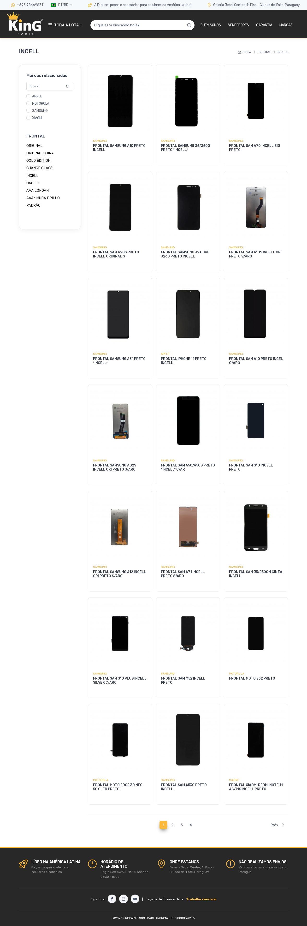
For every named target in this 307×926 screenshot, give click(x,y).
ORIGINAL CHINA (40, 153)
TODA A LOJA (66, 25)
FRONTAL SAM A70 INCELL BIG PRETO (254, 148)
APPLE (37, 97)
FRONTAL (264, 52)
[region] (49, 107)
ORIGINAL (34, 145)
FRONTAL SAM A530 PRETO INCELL (184, 787)
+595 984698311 (30, 5)
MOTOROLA (40, 104)
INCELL (32, 175)
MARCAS (286, 25)
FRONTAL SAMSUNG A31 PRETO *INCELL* (119, 361)
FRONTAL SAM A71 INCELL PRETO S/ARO (183, 574)
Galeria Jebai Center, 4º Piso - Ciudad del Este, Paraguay (256, 5)
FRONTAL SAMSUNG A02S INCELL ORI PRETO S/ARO (114, 467)
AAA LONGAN (37, 190)
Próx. (275, 825)
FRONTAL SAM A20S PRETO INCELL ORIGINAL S (116, 254)
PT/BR (63, 5)
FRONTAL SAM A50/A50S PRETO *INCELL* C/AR (188, 467)
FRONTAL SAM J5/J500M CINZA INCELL (255, 574)
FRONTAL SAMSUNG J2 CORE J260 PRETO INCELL (185, 254)
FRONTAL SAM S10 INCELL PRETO (251, 467)
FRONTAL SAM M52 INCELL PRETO (183, 680)
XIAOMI (37, 118)
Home (246, 52)
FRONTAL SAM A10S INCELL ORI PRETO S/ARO (255, 254)
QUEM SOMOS (211, 25)
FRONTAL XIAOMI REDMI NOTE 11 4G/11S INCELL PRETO (256, 787)
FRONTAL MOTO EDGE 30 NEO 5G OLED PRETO (117, 787)
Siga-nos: (98, 899)
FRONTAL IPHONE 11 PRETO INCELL (184, 361)
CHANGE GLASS (39, 168)
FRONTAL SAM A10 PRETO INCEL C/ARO (256, 361)
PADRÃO (33, 205)
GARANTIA (264, 25)
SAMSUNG (40, 111)
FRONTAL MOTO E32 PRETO (252, 678)
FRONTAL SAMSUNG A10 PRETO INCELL (119, 148)
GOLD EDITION (38, 160)
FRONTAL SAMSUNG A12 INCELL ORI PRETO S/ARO (119, 574)
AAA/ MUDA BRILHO (43, 198)
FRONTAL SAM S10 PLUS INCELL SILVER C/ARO (120, 680)
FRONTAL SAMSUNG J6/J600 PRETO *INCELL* (185, 148)
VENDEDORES (238, 25)
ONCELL (33, 183)
